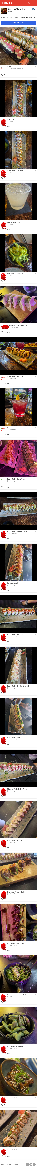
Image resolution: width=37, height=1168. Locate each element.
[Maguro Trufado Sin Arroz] (18, 768)
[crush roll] (18, 98)
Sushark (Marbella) (16, 9)
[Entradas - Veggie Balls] (18, 871)
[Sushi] (18, 46)
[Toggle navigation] (33, 3)
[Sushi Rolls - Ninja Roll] (18, 716)
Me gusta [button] (7, 75)
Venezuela (9, 1164)
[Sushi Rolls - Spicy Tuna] (18, 458)
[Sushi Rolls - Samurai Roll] (18, 511)
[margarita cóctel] (18, 201)
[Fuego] (18, 407)
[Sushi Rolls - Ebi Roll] (18, 150)
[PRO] (3, 121)
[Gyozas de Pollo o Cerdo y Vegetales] (18, 304)
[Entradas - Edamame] (18, 253)
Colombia (3, 1164)
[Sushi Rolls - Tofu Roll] (18, 356)
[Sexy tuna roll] (18, 562)
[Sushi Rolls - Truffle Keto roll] (18, 665)
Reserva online (18, 23)
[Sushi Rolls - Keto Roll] (18, 819)
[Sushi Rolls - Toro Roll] (18, 614)
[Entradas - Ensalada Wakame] (18, 974)
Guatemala (16, 1164)
